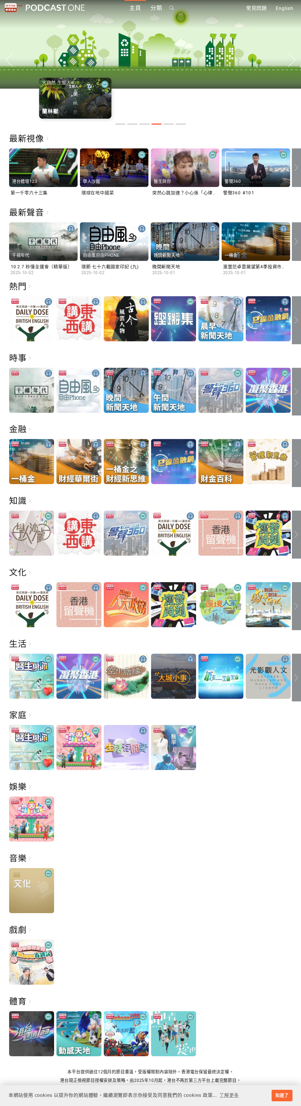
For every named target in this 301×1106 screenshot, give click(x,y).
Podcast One (55, 8)
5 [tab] (168, 124)
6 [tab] (180, 124)
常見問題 (256, 8)
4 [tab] (156, 124)
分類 (156, 8)
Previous (9, 60)
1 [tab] (120, 124)
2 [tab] (132, 124)
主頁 (135, 8)
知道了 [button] (281, 1095)
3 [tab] (144, 124)
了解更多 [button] (229, 1095)
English (284, 8)
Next (292, 60)
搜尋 (171, 7)
